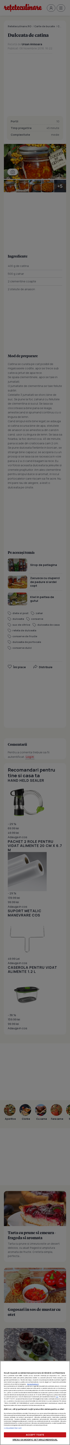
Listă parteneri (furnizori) (13, 1428)
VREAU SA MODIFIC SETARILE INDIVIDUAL (35, 1439)
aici (57, 1397)
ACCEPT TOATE (35, 1434)
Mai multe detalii (33, 1384)
